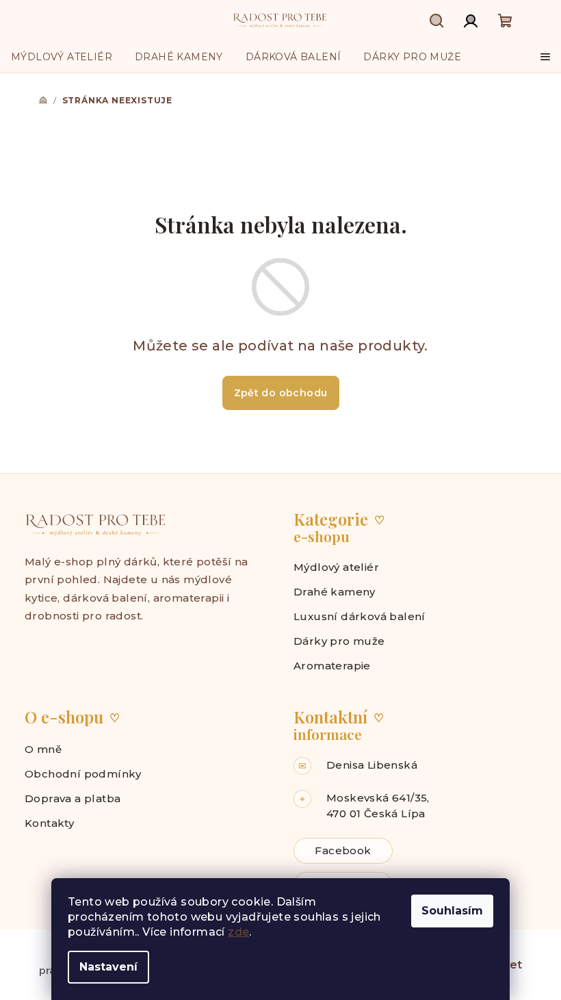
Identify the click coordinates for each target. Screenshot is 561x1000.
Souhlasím (452, 910)
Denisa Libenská (371, 764)
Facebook (343, 850)
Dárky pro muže (339, 641)
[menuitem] (61, 57)
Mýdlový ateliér (336, 567)
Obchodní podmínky (83, 773)
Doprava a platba (72, 798)
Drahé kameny (334, 591)
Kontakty (49, 823)
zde (238, 931)
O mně (43, 749)
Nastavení (108, 966)
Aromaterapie (332, 665)
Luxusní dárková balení (359, 616)
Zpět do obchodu (281, 393)
